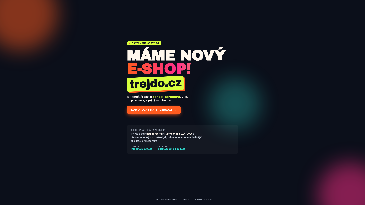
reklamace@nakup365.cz (171, 149)
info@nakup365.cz (142, 149)
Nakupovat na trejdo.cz (153, 109)
